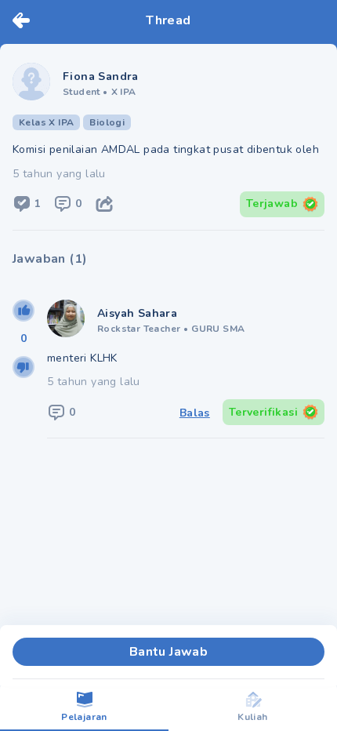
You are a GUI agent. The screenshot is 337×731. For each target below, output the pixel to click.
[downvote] (23, 367)
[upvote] (23, 311)
